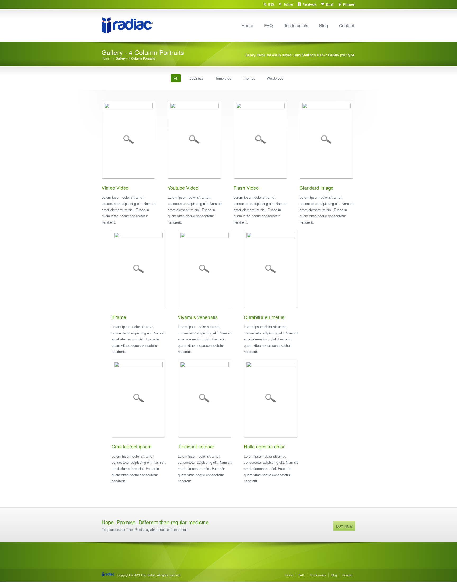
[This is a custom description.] (203, 236)
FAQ (268, 25)
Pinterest (349, 4)
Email (329, 4)
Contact (346, 25)
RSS (271, 4)
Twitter (288, 4)
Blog (323, 25)
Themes (249, 78)
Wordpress (275, 78)
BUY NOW (344, 526)
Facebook (309, 4)
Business (196, 78)
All (176, 78)
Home (247, 25)
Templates (223, 78)
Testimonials (296, 25)
